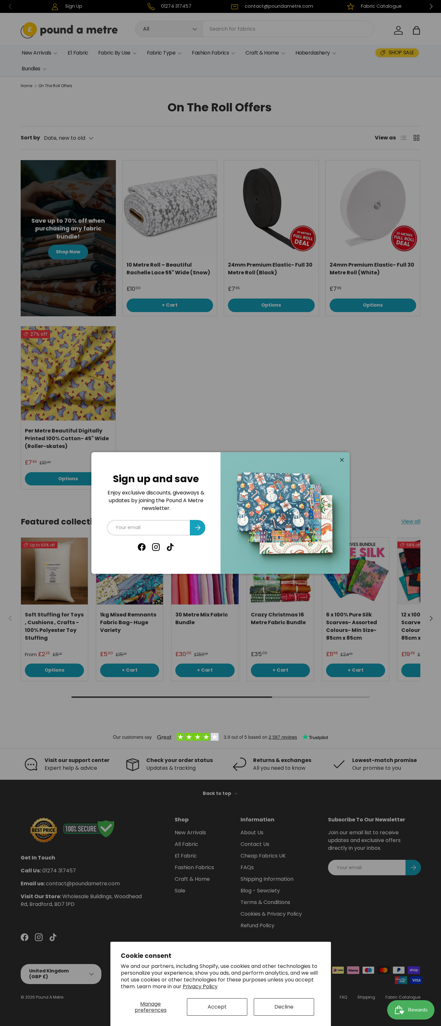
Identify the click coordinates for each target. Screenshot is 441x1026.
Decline (283, 1007)
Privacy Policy (200, 986)
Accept (217, 1007)
